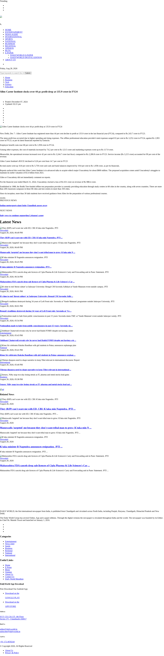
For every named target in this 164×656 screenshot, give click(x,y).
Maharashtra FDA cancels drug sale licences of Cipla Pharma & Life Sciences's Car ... (37, 282)
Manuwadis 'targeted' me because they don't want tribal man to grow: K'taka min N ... (37, 252)
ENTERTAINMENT (14, 32)
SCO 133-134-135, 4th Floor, (12, 617)
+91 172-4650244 (7, 642)
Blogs (7, 570)
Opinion (8, 572)
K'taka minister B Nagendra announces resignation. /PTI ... (26, 267)
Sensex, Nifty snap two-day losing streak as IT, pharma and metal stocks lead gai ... (36, 384)
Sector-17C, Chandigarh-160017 (13, 619)
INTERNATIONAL (13, 37)
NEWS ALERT (11, 34)
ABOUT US (10, 60)
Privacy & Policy (12, 653)
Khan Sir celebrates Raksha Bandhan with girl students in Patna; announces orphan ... (37, 355)
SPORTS (9, 39)
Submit (27, 73)
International (5, 362)
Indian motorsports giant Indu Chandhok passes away (23, 205)
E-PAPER (9, 53)
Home (7, 77)
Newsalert (4, 230)
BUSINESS (10, 44)
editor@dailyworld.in (8, 629)
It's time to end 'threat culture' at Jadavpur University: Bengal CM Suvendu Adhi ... (36, 296)
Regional (8, 551)
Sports (7, 546)
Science (8, 84)
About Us (9, 574)
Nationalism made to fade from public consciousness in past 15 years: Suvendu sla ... (36, 326)
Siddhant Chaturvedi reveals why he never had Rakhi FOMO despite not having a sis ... (38, 340)
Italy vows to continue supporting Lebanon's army (22, 215)
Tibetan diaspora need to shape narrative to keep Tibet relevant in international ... (35, 370)
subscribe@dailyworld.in (10, 631)
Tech (7, 82)
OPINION (9, 48)
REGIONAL (10, 46)
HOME (8, 30)
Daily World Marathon (14, 579)
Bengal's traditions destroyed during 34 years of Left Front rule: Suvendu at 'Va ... (35, 311)
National (3, 348)
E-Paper (8, 567)
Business (8, 80)
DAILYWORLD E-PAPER (21, 55)
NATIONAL (10, 41)
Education (9, 87)
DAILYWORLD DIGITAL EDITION (26, 57)
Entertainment (5, 333)
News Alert (9, 544)
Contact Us (9, 577)
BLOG (8, 50)
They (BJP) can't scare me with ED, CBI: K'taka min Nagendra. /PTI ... (31, 238)
